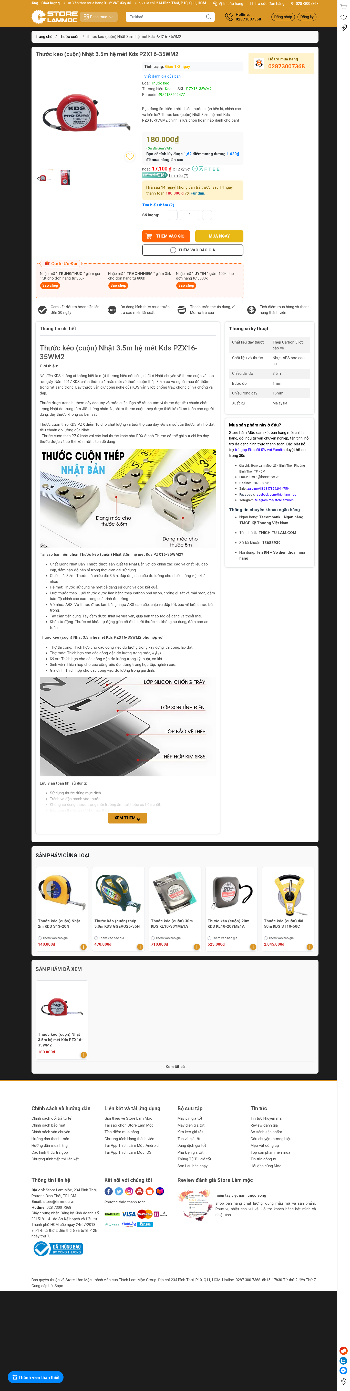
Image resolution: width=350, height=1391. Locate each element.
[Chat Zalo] (343, 1361)
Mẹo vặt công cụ (265, 1145)
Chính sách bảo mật (48, 1125)
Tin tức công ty (263, 1159)
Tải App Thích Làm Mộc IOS (128, 1152)
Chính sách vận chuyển (51, 1132)
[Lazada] (160, 1191)
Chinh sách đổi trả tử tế (51, 1118)
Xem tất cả (175, 1066)
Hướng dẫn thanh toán (50, 1139)
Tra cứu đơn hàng (269, 3)
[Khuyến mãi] (344, 28)
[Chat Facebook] (343, 1370)
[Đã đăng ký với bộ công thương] (57, 1248)
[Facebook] (109, 1191)
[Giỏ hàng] (344, 7)
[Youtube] (139, 1191)
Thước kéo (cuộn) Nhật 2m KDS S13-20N (59, 924)
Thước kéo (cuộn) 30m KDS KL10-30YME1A (172, 924)
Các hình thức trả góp (50, 1152)
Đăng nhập (283, 17)
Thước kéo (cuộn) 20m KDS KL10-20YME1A (228, 924)
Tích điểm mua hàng (122, 1132)
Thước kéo (160, 83)
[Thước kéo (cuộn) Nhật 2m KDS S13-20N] (62, 893)
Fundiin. (198, 193)
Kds (168, 89)
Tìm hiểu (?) (178, 175)
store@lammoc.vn (264, 477)
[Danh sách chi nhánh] (343, 1381)
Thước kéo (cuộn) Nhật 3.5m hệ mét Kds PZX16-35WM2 (60, 1039)
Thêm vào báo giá (196, 250)
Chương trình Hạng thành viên (129, 1139)
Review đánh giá (264, 1125)
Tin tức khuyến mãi (266, 1118)
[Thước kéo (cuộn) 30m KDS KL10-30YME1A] (175, 893)
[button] (187, 1227)
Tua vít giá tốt (189, 1139)
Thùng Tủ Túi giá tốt (194, 1159)
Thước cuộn (69, 36)
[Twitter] (119, 1191)
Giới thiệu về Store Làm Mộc (128, 1118)
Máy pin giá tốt (190, 1118)
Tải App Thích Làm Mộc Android (132, 1145)
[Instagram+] (129, 1191)
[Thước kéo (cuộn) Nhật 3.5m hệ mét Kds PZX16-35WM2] (62, 1007)
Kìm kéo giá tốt (190, 1132)
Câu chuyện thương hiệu (271, 1139)
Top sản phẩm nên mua (270, 1152)
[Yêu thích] (344, 17)
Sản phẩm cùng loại (62, 855)
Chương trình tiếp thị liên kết (55, 1159)
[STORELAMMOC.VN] (55, 17)
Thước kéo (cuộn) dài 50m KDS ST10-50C (283, 924)
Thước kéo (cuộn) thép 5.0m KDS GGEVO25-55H (117, 924)
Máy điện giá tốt (191, 1125)
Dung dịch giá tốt (192, 1145)
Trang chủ (44, 36)
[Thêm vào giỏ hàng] (84, 947)
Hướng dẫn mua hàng (50, 1145)
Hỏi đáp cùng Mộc (266, 1166)
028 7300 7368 (59, 1207)
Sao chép (50, 285)
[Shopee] (150, 1191)
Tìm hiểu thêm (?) (158, 205)
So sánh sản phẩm (266, 1132)
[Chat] (343, 1351)
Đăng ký (307, 17)
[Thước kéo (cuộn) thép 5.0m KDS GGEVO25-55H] (119, 893)
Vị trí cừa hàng (231, 3)
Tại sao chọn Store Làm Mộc (129, 1125)
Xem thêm (126, 818)
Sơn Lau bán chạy (193, 1166)
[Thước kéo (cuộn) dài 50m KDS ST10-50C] (288, 893)
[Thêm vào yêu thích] (130, 157)
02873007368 (307, 3)
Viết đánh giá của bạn (162, 76)
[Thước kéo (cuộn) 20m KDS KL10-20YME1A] (232, 893)
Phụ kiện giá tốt (190, 1152)
